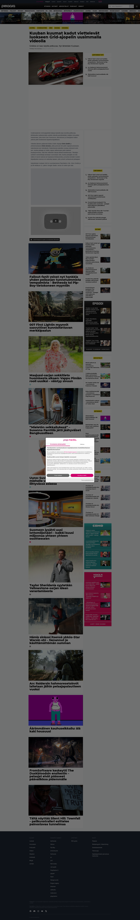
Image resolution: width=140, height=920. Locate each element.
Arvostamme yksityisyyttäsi (58, 444)
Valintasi (82, 444)
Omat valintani (58, 475)
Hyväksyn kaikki (82, 475)
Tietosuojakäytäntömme (87, 480)
